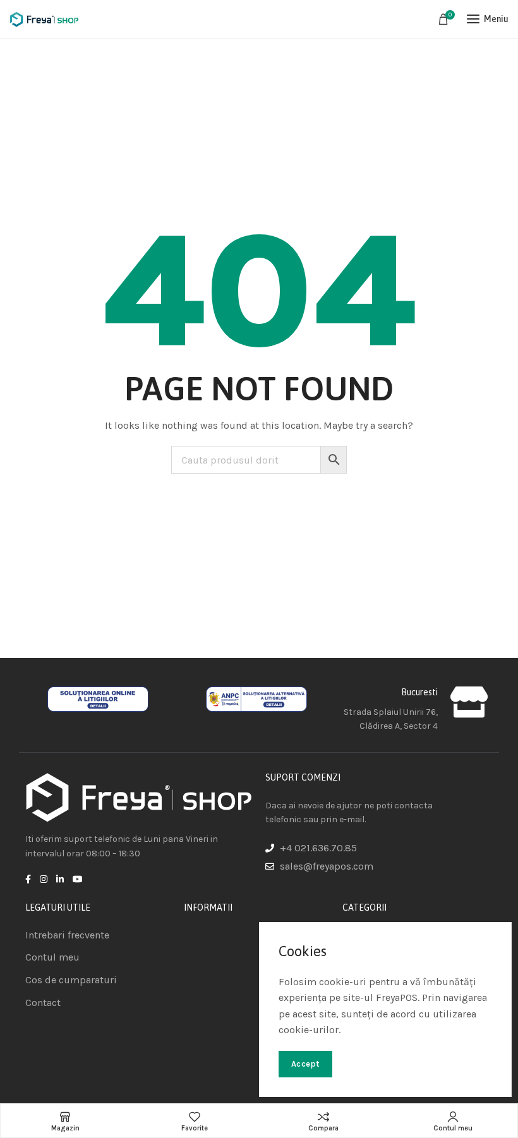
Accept (305, 1064)
